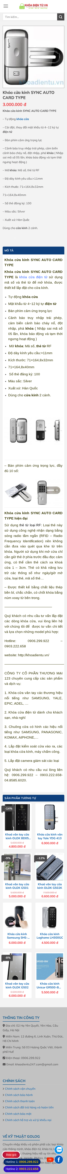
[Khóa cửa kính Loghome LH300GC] (49, 917)
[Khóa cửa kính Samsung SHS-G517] (17, 917)
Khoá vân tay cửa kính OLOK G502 (17, 985)
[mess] (58, 1159)
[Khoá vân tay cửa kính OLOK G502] (17, 966)
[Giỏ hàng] (61, 6)
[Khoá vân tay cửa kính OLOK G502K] (49, 867)
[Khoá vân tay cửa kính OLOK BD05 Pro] (17, 817)
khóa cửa (22, 119)
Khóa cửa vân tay (22, 693)
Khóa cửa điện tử (22, 712)
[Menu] (6, 6)
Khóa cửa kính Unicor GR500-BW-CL (50, 985)
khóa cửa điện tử (34, 277)
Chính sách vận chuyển (20, 1088)
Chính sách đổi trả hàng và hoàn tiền (29, 1107)
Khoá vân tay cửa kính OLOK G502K (49, 886)
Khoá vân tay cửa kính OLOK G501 (17, 886)
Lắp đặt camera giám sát (27, 761)
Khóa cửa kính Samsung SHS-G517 (17, 936)
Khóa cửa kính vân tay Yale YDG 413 (50, 836)
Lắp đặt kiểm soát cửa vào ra (32, 746)
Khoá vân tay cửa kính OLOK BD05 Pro (17, 836)
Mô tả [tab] (9, 250)
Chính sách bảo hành (19, 1095)
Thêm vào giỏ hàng (38, 237)
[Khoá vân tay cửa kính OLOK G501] (17, 867)
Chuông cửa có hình (26, 727)
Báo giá (11, 1154)
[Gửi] (60, 16)
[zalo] (58, 1149)
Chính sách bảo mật (18, 1114)
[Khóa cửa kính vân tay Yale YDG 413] (49, 817)
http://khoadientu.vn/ (33, 655)
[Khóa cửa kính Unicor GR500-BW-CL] (49, 966)
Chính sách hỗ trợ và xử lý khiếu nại (28, 1120)
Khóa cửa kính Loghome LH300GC (50, 935)
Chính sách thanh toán (20, 1101)
